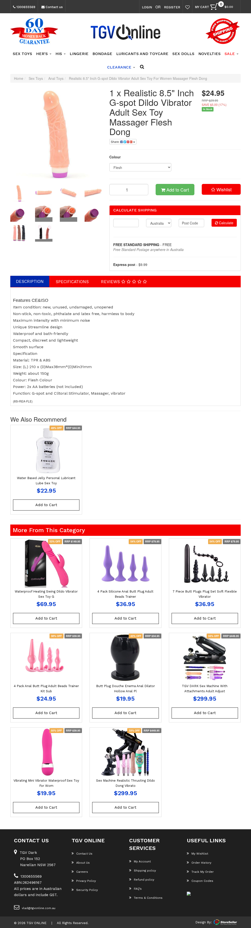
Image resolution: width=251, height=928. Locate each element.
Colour (115, 156)
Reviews (111, 281)
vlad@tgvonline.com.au (38, 908)
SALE (230, 53)
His (59, 53)
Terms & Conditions (148, 898)
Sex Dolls (183, 53)
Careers (82, 871)
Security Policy (87, 890)
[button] (221, 189)
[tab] (30, 281)
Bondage (102, 53)
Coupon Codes (202, 881)
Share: (115, 141)
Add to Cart (177, 189)
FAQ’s (138, 888)
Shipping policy (145, 870)
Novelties (209, 53)
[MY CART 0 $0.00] (235, 8)
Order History (201, 862)
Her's (42, 53)
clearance (120, 67)
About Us (83, 862)
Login (147, 7)
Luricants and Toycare (142, 53)
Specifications (72, 281)
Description (30, 281)
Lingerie (79, 53)
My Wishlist (199, 853)
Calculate (225, 222)
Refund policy (144, 879)
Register (172, 7)
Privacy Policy (86, 881)
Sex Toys (22, 53)
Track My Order (202, 871)
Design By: (203, 922)
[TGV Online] (125, 32)
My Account (142, 861)
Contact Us (84, 853)
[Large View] (19, 193)
